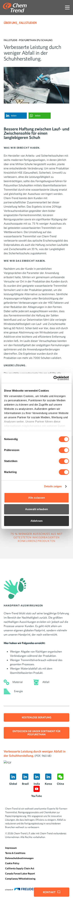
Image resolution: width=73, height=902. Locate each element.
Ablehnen (36, 520)
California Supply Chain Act (19, 868)
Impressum (11, 847)
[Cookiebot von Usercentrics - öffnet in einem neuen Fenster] (53, 378)
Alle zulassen (36, 497)
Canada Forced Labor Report (20, 873)
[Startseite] (15, 7)
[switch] (64, 450)
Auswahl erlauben (36, 509)
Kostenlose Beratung (36, 717)
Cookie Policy (12, 863)
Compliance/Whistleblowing (20, 878)
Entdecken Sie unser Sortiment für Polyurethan (36, 732)
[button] (16, 116)
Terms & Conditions (15, 853)
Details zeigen (53, 486)
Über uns (10, 23)
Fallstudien (28, 23)
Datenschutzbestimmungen (19, 858)
